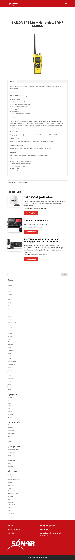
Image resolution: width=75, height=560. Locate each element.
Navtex (9, 458)
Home (9, 16)
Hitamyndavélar (12, 491)
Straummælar (11, 439)
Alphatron (10, 291)
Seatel (9, 356)
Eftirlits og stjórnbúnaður (14, 479)
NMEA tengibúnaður (13, 493)
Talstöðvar (24, 182)
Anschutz (10, 294)
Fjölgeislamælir (11, 433)
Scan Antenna (11, 350)
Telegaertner (11, 367)
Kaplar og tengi (11, 452)
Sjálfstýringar (11, 406)
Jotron (9, 311)
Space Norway (11, 364)
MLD (9, 330)
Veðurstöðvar (11, 513)
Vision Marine (11, 373)
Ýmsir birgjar (11, 387)
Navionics (10, 336)
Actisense (10, 283)
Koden (9, 319)
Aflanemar (10, 425)
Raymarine (10, 344)
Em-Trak (30, 254)
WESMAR (10, 381)
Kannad (9, 316)
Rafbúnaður (10, 496)
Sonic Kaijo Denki (12, 361)
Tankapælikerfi (11, 505)
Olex (9, 339)
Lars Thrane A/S (12, 322)
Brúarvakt (10, 477)
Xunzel (9, 384)
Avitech (9, 297)
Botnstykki (10, 427)
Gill (8, 308)
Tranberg (10, 370)
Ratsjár (9, 403)
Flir (8, 305)
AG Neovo (10, 285)
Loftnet (9, 455)
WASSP (9, 375)
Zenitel (9, 389)
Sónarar (9, 436)
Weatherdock (11, 378)
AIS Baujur (10, 474)
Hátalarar (10, 482)
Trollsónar (10, 441)
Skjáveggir (10, 502)
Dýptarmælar (11, 430)
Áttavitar (10, 411)
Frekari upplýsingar (31, 213)
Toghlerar (10, 508)
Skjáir (9, 499)
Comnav (10, 299)
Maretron (10, 325)
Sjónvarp (10, 463)
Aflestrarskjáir (11, 414)
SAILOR (13, 16)
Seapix (9, 353)
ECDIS (9, 417)
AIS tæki (40, 254)
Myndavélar (10, 488)
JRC (9, 314)
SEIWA (9, 359)
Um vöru (12, 81)
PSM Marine (11, 342)
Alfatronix (10, 288)
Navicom (10, 333)
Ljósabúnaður (11, 485)
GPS (9, 408)
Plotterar (10, 400)
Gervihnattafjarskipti (42, 208)
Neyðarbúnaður (11, 460)
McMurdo (10, 328)
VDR (9, 510)
